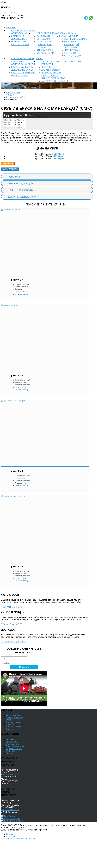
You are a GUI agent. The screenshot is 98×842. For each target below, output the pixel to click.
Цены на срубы (19, 75)
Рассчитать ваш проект (55, 61)
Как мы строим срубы (23, 72)
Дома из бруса (67, 33)
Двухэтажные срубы (22, 69)
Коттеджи (42, 47)
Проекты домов (13, 727)
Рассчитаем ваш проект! (12, 86)
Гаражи (9, 729)
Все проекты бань (21, 30)
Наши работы (15, 88)
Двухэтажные (19, 38)
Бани (34, 30)
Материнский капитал (54, 81)
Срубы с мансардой (22, 67)
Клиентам (75, 61)
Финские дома (44, 50)
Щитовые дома (13, 722)
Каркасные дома (68, 36)
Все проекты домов (47, 33)
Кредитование (49, 75)
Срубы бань (17, 61)
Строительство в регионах (14, 750)
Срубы (39, 58)
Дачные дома (44, 44)
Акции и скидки (50, 69)
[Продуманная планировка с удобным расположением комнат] (20, 123)
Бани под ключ (13, 724)
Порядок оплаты (51, 72)
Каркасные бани (14, 715)
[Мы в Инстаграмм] (10, 818)
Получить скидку (11, 624)
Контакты (47, 64)
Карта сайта (11, 836)
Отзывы (5, 88)
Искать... (5, 12)
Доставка (46, 67)
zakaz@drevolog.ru (10, 774)
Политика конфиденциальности (21, 839)
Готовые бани (19, 41)
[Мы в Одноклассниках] (12, 821)
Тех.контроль (12, 742)
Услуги (9, 753)
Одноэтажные (19, 33)
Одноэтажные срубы (23, 64)
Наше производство (53, 78)
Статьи (9, 834)
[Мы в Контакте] (9, 816)
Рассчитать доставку (13, 641)
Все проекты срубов (22, 58)
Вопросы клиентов (15, 746)
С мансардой (18, 36)
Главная (11, 27)
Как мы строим (20, 44)
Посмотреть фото (11, 606)
